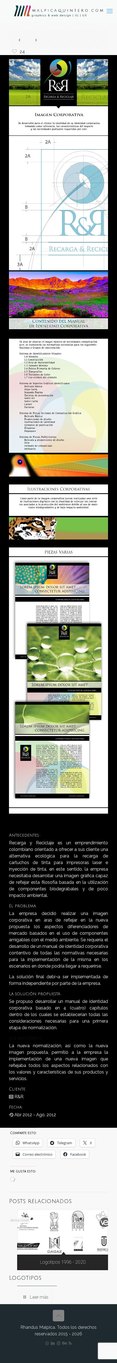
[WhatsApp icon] (47, 1343)
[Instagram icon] (59, 1343)
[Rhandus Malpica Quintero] (58, 11)
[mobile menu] (109, 11)
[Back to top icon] (58, 1315)
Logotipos (25, 1278)
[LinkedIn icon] (53, 1343)
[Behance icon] (64, 1343)
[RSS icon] (70, 1343)
